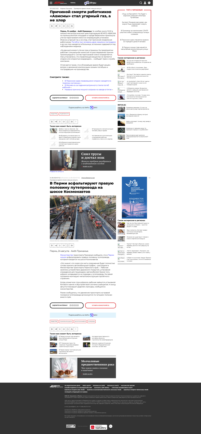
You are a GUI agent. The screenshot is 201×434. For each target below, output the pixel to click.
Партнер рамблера (83, 426)
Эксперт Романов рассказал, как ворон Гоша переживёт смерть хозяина (134, 24)
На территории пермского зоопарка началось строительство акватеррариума (102, 338)
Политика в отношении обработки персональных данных (81, 411)
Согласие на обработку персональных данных (77, 409)
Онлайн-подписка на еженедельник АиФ (78, 387)
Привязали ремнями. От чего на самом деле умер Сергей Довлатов (137, 108)
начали (63, 257)
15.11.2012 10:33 (54, 8)
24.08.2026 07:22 (55, 178)
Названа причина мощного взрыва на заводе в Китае (88, 90)
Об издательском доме (72, 385)
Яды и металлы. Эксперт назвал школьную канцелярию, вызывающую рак (137, 231)
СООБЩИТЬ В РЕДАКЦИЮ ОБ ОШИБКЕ (76, 392)
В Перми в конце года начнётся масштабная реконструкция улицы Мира (134, 49)
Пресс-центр (87, 385)
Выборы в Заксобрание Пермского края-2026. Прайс (104, 389)
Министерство (66, 255)
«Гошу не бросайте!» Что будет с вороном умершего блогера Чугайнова (134, 15)
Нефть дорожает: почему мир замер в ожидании (138, 122)
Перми (111, 255)
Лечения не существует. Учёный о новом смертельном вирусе (138, 237)
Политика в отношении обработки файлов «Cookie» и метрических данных (85, 412)
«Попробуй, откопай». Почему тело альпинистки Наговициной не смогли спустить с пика (138, 96)
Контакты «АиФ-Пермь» (101, 387)
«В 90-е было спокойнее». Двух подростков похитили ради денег (138, 68)
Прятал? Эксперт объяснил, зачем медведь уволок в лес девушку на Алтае (138, 245)
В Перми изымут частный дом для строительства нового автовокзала (70, 351)
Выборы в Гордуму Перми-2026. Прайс (136, 389)
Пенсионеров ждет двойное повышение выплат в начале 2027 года (137, 137)
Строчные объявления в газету (122, 387)
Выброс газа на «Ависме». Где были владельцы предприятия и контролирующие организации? (69, 130)
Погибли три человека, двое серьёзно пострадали (94, 42)
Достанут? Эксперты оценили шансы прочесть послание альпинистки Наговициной (139, 76)
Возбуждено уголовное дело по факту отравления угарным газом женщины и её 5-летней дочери (70, 137)
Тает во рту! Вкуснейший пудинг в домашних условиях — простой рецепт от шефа (138, 224)
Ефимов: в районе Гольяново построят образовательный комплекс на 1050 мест (101, 344)
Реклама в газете (113, 385)
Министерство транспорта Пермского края (64, 240)
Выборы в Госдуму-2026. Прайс (75, 389)
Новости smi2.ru (57, 171)
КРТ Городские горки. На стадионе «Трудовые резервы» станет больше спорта (69, 344)
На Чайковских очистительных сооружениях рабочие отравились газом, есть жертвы (102, 137)
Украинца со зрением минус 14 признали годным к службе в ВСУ (137, 129)
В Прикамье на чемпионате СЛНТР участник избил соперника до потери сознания (134, 32)
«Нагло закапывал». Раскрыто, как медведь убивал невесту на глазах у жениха (138, 252)
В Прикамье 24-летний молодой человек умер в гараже (102, 129)
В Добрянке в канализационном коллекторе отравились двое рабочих (69, 144)
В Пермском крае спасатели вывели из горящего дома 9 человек (134, 41)
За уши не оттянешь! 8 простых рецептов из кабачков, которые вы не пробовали (139, 62)
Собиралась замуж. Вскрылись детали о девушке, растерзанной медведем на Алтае (137, 89)
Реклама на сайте (99, 385)
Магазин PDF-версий (128, 385)
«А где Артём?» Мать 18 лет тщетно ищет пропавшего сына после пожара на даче (138, 83)
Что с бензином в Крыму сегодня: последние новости (137, 115)
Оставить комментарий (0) (100, 98)
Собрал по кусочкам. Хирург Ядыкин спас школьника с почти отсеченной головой (139, 259)
